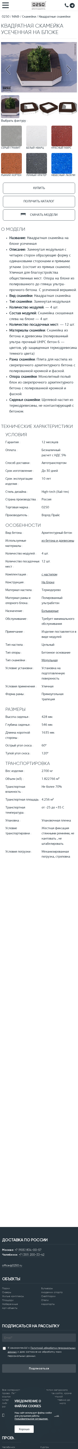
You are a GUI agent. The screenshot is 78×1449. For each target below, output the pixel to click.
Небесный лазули (63, 175)
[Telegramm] (72, 5)
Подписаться (39, 1368)
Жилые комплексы (13, 1296)
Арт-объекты (9, 1308)
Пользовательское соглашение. (31, 1419)
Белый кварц (35, 148)
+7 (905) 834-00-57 (28, 1249)
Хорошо (24, 1429)
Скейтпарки (48, 1296)
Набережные (10, 1304)
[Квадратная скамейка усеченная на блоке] (39, 91)
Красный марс (61, 148)
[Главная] (39, 5)
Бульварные (50, 611)
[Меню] (6, 5)
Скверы (6, 1292)
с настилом (49, 574)
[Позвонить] (67, 5)
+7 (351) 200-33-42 (32, 1254)
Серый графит (10, 148)
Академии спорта (52, 1292)
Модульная (50, 660)
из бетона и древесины (58, 540)
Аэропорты (48, 1304)
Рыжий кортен (11, 175)
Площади (8, 1300)
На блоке (48, 582)
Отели (45, 1300)
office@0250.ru (12, 1265)
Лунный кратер (36, 175)
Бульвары (47, 1288)
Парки (6, 1288)
